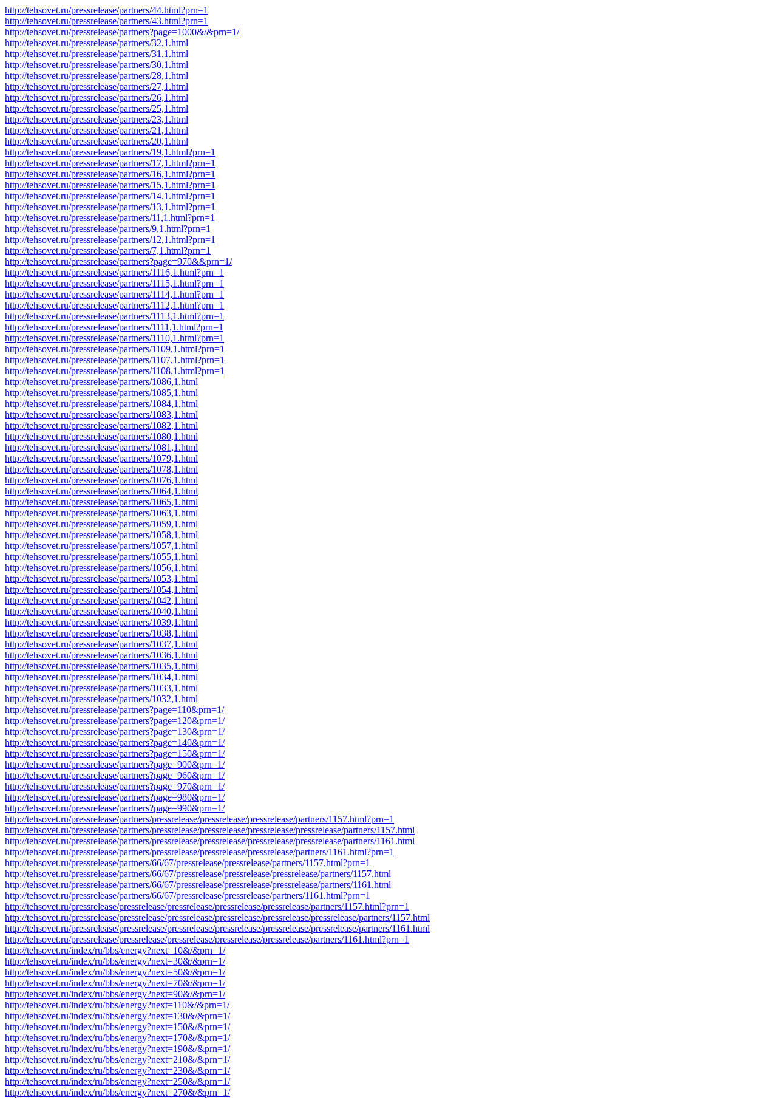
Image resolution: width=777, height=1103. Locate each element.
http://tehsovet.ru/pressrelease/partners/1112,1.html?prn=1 (114, 305)
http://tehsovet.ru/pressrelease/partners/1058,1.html (101, 535)
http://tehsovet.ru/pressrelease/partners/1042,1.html (101, 600)
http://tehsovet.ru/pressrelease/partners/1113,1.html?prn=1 (114, 316)
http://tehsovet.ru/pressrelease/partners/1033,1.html (101, 688)
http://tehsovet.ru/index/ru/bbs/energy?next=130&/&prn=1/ (117, 1016)
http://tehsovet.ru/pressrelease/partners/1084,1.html (101, 403)
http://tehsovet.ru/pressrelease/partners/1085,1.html (101, 393)
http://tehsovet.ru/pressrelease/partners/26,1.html (96, 97)
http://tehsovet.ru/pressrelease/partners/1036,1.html (101, 655)
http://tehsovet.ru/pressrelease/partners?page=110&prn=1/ (114, 710)
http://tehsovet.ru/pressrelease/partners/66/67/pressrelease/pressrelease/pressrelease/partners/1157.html (198, 874)
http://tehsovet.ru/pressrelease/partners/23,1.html (96, 119)
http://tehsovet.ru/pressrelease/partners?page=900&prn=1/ (115, 764)
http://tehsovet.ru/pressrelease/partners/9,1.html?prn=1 (108, 229)
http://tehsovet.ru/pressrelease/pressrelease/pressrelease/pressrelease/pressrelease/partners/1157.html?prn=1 (207, 906)
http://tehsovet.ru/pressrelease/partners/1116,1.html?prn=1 (114, 272)
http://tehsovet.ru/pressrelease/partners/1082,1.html (101, 425)
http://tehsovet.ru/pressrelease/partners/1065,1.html (101, 502)
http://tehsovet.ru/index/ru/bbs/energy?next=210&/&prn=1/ (117, 1059)
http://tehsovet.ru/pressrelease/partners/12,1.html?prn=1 (110, 239)
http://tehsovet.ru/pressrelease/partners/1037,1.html (101, 644)
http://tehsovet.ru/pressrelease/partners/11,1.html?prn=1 (110, 218)
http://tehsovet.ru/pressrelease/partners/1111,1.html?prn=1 (114, 327)
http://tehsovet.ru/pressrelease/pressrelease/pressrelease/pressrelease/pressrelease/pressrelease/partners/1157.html (217, 917)
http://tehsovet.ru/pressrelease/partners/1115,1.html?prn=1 (114, 283)
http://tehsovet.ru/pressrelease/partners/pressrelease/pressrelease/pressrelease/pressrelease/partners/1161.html (210, 841)
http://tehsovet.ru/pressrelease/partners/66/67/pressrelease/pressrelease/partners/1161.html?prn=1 (187, 895)
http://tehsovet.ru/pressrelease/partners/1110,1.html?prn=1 (114, 338)
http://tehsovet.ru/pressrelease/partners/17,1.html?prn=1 (110, 163)
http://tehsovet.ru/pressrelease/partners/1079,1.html (101, 458)
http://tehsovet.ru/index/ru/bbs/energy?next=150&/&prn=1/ (117, 1027)
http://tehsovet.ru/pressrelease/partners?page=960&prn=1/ (115, 775)
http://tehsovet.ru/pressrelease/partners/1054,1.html (101, 589)
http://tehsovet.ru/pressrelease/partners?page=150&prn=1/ (115, 753)
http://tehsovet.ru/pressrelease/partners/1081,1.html (101, 447)
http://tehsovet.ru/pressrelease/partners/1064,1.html (101, 491)
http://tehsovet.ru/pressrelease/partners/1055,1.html (101, 557)
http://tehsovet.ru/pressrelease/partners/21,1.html (96, 130)
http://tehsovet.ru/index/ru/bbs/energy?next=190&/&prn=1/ (117, 1048)
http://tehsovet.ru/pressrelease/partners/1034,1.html (101, 677)
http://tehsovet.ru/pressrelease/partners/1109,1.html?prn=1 (115, 349)
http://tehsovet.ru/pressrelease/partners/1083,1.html (101, 414)
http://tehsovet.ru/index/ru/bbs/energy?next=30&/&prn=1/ (115, 961)
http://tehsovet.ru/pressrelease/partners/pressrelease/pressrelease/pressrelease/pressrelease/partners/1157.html (210, 830)
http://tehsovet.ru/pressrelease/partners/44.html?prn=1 (106, 10)
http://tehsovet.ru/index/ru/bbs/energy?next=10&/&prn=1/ (115, 950)
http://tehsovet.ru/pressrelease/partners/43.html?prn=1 (106, 21)
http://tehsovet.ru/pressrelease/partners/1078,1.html (101, 469)
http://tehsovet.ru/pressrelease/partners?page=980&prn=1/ (115, 797)
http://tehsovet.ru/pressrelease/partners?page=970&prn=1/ (115, 786)
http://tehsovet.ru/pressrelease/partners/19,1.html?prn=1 (110, 152)
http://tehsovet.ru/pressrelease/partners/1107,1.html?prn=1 (115, 360)
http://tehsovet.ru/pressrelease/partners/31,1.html (96, 54)
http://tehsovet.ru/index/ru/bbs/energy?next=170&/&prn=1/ (117, 1038)
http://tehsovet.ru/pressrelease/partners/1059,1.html (101, 524)
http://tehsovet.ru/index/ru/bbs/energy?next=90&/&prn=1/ (115, 994)
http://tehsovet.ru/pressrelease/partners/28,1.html (96, 75)
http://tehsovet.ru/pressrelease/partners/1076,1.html (101, 480)
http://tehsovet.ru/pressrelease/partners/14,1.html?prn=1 (110, 196)
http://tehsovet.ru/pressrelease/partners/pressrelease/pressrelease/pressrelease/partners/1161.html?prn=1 (199, 852)
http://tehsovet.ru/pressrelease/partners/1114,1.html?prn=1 (114, 294)
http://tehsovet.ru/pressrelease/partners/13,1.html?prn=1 (110, 207)
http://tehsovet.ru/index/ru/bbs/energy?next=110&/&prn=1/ (117, 1005)
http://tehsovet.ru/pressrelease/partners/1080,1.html (101, 436)
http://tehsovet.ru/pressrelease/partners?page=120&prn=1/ (115, 720)
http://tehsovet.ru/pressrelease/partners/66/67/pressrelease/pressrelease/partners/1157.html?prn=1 (187, 863)
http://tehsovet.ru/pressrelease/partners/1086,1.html (101, 382)
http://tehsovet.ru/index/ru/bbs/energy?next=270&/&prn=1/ (117, 1092)
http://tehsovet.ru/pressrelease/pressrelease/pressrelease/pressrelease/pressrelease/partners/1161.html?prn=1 (207, 939)
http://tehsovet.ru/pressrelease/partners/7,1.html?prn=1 (108, 250)
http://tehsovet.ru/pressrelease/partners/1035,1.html (101, 666)
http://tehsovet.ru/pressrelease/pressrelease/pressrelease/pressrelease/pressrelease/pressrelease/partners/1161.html (217, 928)
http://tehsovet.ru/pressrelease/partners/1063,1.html (101, 513)
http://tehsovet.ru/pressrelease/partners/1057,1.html (101, 546)
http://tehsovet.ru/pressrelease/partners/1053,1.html (101, 578)
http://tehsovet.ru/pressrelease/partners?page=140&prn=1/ (115, 742)
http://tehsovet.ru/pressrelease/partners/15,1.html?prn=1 (110, 185)
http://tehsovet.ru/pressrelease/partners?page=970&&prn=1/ (118, 261)
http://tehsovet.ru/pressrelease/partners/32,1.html (96, 43)
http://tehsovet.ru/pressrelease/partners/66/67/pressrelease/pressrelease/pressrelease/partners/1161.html (198, 884)
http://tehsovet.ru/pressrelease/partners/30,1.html (96, 65)
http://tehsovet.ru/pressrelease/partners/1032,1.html (101, 699)
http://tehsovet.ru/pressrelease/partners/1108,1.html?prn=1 (115, 371)
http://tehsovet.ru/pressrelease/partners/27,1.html (96, 86)
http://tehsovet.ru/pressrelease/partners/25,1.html (96, 108)
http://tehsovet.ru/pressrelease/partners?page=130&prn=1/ (115, 731)
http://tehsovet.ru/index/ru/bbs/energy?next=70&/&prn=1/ (115, 983)
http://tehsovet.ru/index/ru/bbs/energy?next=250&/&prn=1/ (117, 1081)
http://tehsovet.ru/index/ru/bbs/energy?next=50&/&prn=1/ (115, 972)
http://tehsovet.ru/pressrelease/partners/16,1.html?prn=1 (110, 174)
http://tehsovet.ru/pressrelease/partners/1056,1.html (101, 567)
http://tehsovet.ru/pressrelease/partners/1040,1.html (101, 611)
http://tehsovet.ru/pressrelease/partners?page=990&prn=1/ (115, 808)
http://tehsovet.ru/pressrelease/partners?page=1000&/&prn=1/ (122, 32)
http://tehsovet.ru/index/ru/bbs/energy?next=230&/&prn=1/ (117, 1070)
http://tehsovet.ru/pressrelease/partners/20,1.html (96, 141)
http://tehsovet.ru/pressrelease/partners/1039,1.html (101, 622)
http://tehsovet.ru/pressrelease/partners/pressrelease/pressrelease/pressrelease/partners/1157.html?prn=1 (199, 819)
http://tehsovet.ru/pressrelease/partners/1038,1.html (101, 633)
